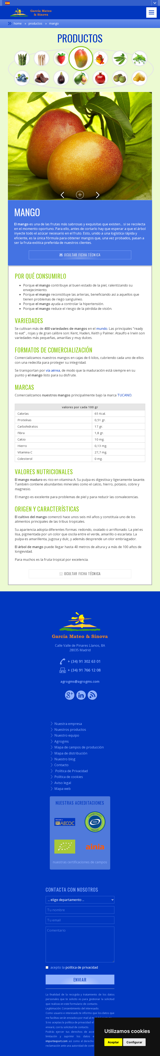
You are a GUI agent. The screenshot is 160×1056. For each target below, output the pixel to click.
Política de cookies (67, 776)
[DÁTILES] (42, 78)
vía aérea (53, 370)
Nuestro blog (63, 759)
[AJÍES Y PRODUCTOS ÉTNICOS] (100, 58)
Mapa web (61, 788)
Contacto (60, 765)
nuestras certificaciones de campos (80, 862)
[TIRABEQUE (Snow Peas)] (120, 58)
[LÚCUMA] (120, 78)
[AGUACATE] (81, 78)
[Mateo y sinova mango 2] (80, 146)
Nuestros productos (68, 729)
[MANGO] (81, 58)
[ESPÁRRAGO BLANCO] (42, 58)
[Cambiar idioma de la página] (80, 3)
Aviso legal (61, 783)
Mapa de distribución (69, 753)
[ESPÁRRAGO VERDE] (22, 58)
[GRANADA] (100, 78)
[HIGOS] (61, 78)
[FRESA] (61, 58)
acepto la (74, 967)
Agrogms (60, 741)
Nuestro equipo (65, 735)
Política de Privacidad (69, 771)
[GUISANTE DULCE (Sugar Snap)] (139, 58)
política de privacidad (81, 967)
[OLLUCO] (139, 78)
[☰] (151, 12)
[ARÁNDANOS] (22, 78)
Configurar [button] (134, 1042)
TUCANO (124, 395)
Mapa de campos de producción (77, 747)
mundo (101, 328)
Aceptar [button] (113, 1042)
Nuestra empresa (66, 723)
